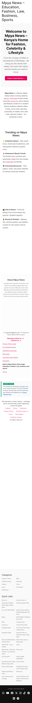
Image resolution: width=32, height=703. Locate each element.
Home (18, 644)
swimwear (13, 98)
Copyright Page (6, 627)
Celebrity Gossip (16, 417)
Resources (19, 671)
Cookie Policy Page (21, 625)
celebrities (9, 162)
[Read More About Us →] (15, 338)
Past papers (19, 414)
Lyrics (11, 414)
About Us (4, 600)
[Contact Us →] (16, 340)
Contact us (5, 625)
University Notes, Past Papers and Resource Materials (22, 678)
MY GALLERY (6, 656)
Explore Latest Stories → (16, 78)
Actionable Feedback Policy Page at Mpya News (8, 605)
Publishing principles (10, 351)
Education (6, 361)
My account (19, 649)
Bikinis (3, 617)
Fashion (7, 408)
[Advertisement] (16, 246)
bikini (13, 156)
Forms (5, 372)
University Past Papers (10, 357)
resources (14, 101)
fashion (6, 98)
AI (23, 386)
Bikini (17, 578)
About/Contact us (22, 411)
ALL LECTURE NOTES (8, 610)
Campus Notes (20, 622)
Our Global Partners (9, 347)
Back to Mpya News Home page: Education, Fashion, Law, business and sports (16, 366)
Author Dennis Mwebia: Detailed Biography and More (23, 612)
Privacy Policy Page (7, 666)
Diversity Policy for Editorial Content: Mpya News (23, 635)
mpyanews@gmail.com (12, 332)
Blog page (6, 354)
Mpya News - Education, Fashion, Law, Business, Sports (8, 652)
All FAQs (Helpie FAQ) (22, 603)
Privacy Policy (8, 411)
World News (5, 590)
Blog (3, 622)
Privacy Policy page (9, 344)
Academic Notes (6, 578)
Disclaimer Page (6, 632)
